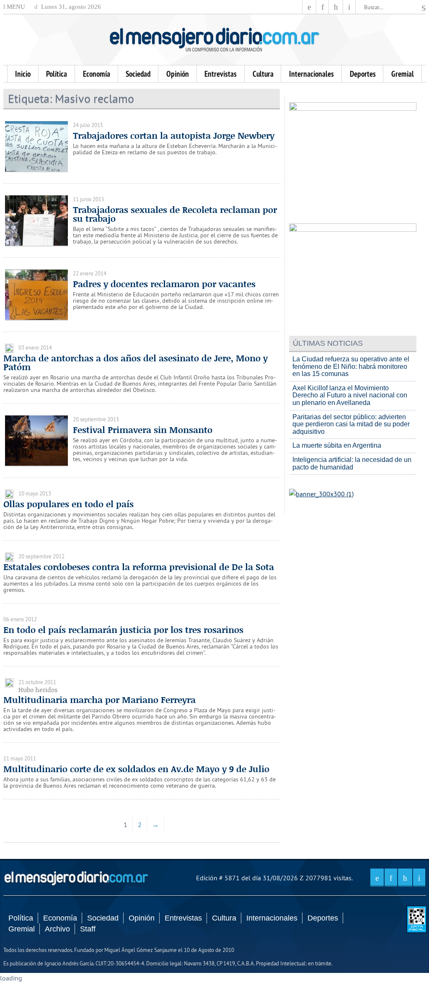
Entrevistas (220, 74)
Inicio (23, 74)
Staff (88, 929)
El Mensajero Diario (214, 40)
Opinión (177, 74)
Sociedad (138, 74)
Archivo (57, 929)
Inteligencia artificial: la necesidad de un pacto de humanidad (351, 463)
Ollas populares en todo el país (68, 504)
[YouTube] (336, 7)
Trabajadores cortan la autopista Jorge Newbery (173, 135)
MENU (15, 6)
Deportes (363, 74)
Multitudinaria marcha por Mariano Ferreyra (99, 699)
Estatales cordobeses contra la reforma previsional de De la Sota (138, 567)
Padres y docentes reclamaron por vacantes (164, 284)
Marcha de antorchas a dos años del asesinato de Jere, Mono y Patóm (135, 362)
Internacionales (311, 74)
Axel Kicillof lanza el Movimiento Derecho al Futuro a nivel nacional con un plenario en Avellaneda (349, 395)
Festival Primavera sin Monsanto (142, 430)
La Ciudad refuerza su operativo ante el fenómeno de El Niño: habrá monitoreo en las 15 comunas (350, 366)
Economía (96, 74)
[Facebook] (309, 7)
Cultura (263, 74)
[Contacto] (349, 7)
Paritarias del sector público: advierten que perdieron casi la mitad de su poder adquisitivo (351, 424)
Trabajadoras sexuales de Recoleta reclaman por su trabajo (175, 214)
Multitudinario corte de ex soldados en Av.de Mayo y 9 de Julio (136, 769)
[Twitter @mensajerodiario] (322, 7)
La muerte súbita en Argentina (336, 445)
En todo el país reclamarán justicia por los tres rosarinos (123, 629)
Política (56, 74)
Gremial (402, 74)
